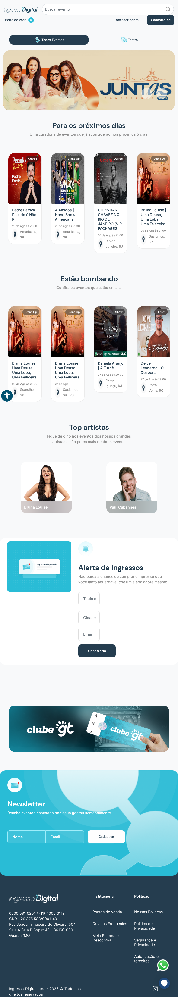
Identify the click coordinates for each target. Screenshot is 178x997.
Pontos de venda (107, 911)
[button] (146, 74)
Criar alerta (97, 651)
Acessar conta (127, 20)
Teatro (133, 40)
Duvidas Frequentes (109, 923)
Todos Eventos (52, 40)
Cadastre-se (161, 20)
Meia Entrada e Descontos (105, 937)
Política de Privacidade (144, 925)
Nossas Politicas (148, 911)
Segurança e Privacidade (145, 942)
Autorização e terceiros (146, 958)
